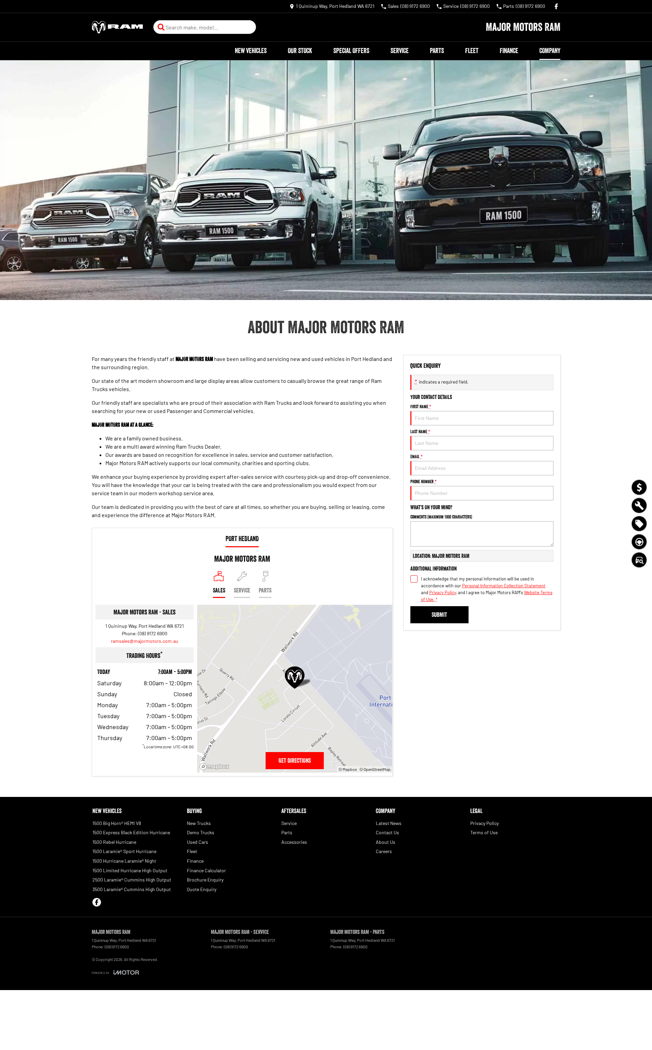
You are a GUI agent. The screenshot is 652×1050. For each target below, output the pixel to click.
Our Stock (300, 51)
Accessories (294, 842)
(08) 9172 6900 (152, 633)
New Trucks (199, 823)
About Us (385, 842)
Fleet (471, 51)
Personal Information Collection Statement (504, 585)
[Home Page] (117, 27)
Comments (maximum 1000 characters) (441, 517)
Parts (437, 51)
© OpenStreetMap (375, 769)
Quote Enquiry (201, 889)
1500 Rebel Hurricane (114, 842)
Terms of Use (484, 832)
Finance (509, 51)
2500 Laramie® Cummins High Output (131, 880)
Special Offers (351, 51)
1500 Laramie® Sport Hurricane (124, 851)
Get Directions (295, 760)
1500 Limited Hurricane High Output (129, 870)
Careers (384, 851)
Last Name (420, 431)
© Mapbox (347, 769)
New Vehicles (251, 51)
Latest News (388, 823)
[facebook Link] (556, 6)
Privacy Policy (442, 592)
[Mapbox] (216, 767)
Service (400, 51)
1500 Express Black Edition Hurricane (131, 832)
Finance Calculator (206, 870)
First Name (420, 406)
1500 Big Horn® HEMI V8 (116, 823)
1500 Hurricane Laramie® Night (124, 861)
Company (549, 51)
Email (416, 456)
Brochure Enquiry (205, 880)
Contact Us (387, 832)
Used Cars (197, 842)
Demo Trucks (200, 832)
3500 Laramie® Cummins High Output (131, 889)
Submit (439, 614)
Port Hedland (242, 539)
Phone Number (423, 481)
